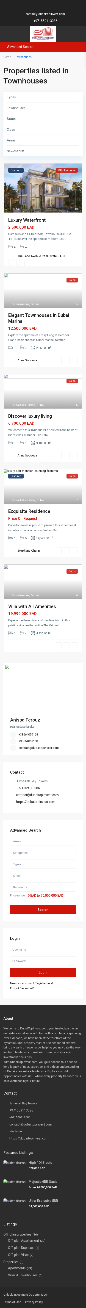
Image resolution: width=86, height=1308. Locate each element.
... (66, 239)
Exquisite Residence (29, 511)
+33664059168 (28, 734)
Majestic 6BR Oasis (43, 1182)
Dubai (15, 209)
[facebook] (24, 7)
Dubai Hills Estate (23, 405)
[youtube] (49, 7)
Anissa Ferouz (25, 720)
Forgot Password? (22, 988)
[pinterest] (43, 7)
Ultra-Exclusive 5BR (43, 1201)
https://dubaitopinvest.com (35, 802)
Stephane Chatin (28, 550)
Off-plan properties (17, 1234)
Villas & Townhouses (23, 1275)
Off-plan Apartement (23, 1240)
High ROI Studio (40, 1162)
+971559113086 (45, 21)
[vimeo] (55, 7)
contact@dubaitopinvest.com (39, 747)
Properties (11, 1262)
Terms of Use (12, 1302)
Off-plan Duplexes (21, 1248)
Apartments (17, 1268)
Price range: (17, 895)
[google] (31, 7)
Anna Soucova (27, 360)
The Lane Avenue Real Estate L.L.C (41, 256)
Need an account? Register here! (31, 983)
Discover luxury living (30, 416)
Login (43, 972)
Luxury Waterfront (27, 220)
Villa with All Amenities (32, 606)
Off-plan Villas (18, 1255)
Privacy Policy (34, 1302)
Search (43, 910)
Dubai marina (20, 304)
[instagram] (61, 7)
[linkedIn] (37, 7)
